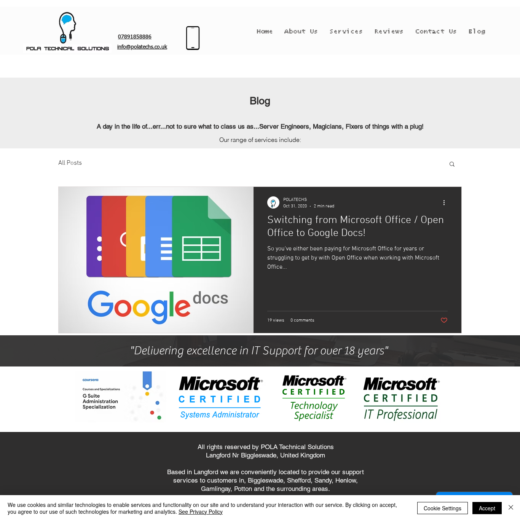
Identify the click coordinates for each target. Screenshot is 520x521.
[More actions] (446, 202)
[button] (452, 165)
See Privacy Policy (201, 511)
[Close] (510, 508)
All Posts (70, 163)
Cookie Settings (442, 508)
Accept (487, 508)
